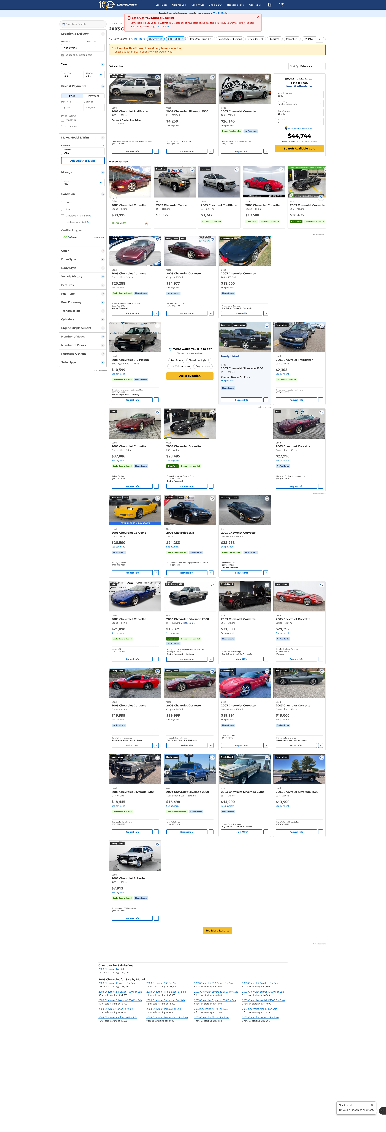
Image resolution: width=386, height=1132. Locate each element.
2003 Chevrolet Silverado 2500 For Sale (120, 1000)
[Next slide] (321, 198)
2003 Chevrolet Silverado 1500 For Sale (120, 991)
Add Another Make (83, 160)
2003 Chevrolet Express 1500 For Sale (215, 1000)
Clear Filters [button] (138, 38)
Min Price (66, 101)
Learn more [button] (98, 237)
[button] (269, 5)
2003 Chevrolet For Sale (111, 969)
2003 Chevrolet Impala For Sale (163, 1009)
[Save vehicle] (157, 77)
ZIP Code (91, 41)
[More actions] (156, 151)
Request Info (132, 151)
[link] (251, 131)
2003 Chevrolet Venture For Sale (260, 1017)
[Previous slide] (114, 198)
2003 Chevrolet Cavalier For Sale (260, 983)
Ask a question (190, 376)
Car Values (161, 4)
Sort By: (294, 66)
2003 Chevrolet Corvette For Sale (117, 983)
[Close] (372, 1105)
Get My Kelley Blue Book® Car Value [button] (301, 128)
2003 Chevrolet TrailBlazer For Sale (166, 991)
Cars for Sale (179, 4)
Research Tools (235, 4)
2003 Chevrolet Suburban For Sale (165, 1000)
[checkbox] (68, 120)
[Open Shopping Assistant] (382, 1111)
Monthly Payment (285, 93)
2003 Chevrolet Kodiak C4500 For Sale (263, 1000)
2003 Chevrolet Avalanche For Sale (117, 1017)
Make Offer (242, 313)
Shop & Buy (215, 4)
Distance (65, 41)
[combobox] (83, 24)
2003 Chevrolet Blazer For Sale (211, 1017)
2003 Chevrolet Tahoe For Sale (115, 1009)
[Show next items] (319, 38)
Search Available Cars (299, 148)
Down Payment (284, 111)
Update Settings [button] (311, 141)
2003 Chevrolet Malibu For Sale (259, 1009)
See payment (118, 123)
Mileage (67, 181)
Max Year (90, 73)
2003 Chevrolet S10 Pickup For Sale (214, 983)
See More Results (217, 930)
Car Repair (255, 4)
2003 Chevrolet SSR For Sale (162, 983)
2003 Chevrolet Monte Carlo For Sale (167, 1017)
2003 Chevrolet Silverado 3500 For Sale (216, 991)
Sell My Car (197, 4)
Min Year (67, 73)
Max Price (88, 101)
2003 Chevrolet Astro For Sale (211, 1009)
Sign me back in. (160, 26)
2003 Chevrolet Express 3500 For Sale (263, 991)
